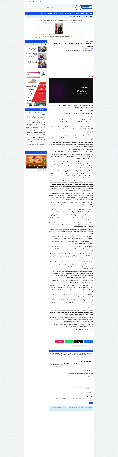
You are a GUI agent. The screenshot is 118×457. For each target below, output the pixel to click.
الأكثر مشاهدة (43, 45)
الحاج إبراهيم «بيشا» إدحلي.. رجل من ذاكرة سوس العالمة (35, 113)
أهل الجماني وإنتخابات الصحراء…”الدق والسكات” (36, 139)
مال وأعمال (61, 13)
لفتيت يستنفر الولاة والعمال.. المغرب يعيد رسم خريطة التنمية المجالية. (36, 141)
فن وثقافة (50, 13)
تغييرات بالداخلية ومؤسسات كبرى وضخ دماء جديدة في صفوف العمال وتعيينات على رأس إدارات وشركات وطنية (32, 49)
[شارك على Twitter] (79, 342)
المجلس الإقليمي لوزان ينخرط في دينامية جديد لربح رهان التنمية (70, 365)
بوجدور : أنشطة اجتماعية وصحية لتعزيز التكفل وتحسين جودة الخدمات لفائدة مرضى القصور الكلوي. (36, 117)
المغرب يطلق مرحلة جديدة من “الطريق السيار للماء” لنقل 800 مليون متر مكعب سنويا (36, 136)
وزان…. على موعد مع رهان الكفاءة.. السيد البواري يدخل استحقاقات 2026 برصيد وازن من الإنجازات (35, 131)
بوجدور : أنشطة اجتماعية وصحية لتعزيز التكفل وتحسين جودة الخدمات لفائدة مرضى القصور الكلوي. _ (65, 16)
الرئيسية (91, 13)
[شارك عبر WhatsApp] (69, 342)
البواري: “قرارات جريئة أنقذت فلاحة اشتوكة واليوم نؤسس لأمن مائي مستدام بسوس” (35, 121)
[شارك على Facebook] (88, 342)
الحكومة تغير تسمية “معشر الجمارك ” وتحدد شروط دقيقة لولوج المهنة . (85, 363)
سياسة (82, 13)
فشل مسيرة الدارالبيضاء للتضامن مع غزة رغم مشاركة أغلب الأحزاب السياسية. (56, 366)
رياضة (55, 13)
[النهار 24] (84, 7)
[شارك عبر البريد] (60, 342)
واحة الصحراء (68, 13)
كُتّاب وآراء (43, 13)
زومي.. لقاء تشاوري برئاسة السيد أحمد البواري (36, 134)
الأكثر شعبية (36, 45)
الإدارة (91, 48)
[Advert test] (36, 88)
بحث (26, 13)
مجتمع (87, 13)
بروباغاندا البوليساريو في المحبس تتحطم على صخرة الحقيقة (33, 62)
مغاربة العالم (76, 13)
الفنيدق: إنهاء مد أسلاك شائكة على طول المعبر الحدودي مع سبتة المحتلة (36, 145)
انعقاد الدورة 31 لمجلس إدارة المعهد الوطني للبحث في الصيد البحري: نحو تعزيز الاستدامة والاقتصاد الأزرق (32, 55)
